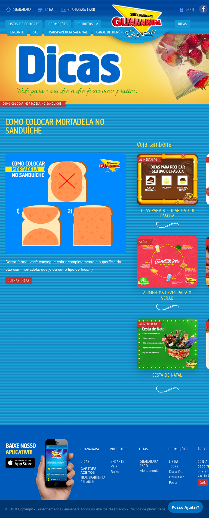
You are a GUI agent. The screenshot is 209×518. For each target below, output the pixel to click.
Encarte (17, 32)
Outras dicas (19, 280)
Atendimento (149, 471)
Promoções (58, 24)
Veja (114, 466)
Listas (174, 461)
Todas (173, 466)
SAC (36, 32)
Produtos (84, 24)
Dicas (182, 24)
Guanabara (22, 9)
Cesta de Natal (167, 375)
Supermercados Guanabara (136, 21)
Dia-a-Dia (176, 472)
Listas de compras (23, 24)
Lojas (49, 9)
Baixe (115, 472)
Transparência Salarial (67, 32)
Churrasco (177, 477)
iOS (20, 463)
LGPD (190, 9)
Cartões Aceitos (88, 471)
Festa (173, 483)
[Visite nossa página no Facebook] (203, 9)
